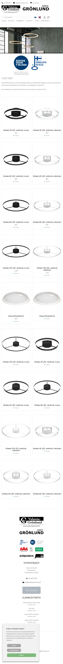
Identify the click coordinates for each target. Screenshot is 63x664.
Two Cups (31, 608)
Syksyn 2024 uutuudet (31, 620)
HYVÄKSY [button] (21, 655)
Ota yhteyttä (35, 3)
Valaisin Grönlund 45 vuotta (31, 602)
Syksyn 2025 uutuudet (31, 614)
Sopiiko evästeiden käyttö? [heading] (15, 629)
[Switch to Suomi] (35, 17)
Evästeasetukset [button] (14, 650)
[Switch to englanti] (40, 17)
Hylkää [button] (14, 645)
